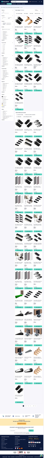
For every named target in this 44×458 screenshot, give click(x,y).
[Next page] (35, 406)
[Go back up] (41, 448)
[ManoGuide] (41, 455)
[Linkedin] (29, 446)
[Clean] (27, 1)
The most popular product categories (20, 439)
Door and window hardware (9, 7)
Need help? (3, 440)
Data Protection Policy (18, 456)
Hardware (4, 7)
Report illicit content (4, 443)
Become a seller (3, 444)
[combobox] (38, 10)
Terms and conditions (30, 456)
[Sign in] (39, 2)
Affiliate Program (3, 447)
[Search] (11, 1)
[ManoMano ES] (21, 448)
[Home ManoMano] (5, 2)
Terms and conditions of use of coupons (7, 448)
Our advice (16, 438)
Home (1, 7)
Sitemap (9, 456)
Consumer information (37, 456)
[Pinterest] (35, 446)
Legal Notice (13, 456)
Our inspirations (17, 443)
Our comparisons (17, 440)
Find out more (27, 433)
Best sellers (16, 444)
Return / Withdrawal (4, 439)
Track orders (3, 438)
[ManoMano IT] (17, 448)
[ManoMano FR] (15, 448)
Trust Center (24, 456)
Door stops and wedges (16, 7)
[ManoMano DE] (19, 448)
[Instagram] (33, 446)
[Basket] (41, 2)
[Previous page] (21, 406)
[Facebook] (31, 446)
